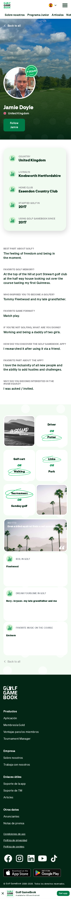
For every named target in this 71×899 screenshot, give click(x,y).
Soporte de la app (14, 783)
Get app (63, 893)
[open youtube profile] (42, 858)
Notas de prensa (13, 823)
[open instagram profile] (19, 858)
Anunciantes (11, 816)
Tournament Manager (17, 738)
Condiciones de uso (14, 833)
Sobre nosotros (13, 757)
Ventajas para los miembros (21, 731)
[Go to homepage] (11, 5)
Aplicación (10, 718)
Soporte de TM (12, 790)
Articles (8, 797)
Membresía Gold (14, 725)
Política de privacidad (15, 840)
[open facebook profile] (8, 858)
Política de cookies (13, 846)
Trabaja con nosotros (16, 764)
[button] (52, 5)
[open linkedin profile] (31, 858)
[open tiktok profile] (54, 858)
